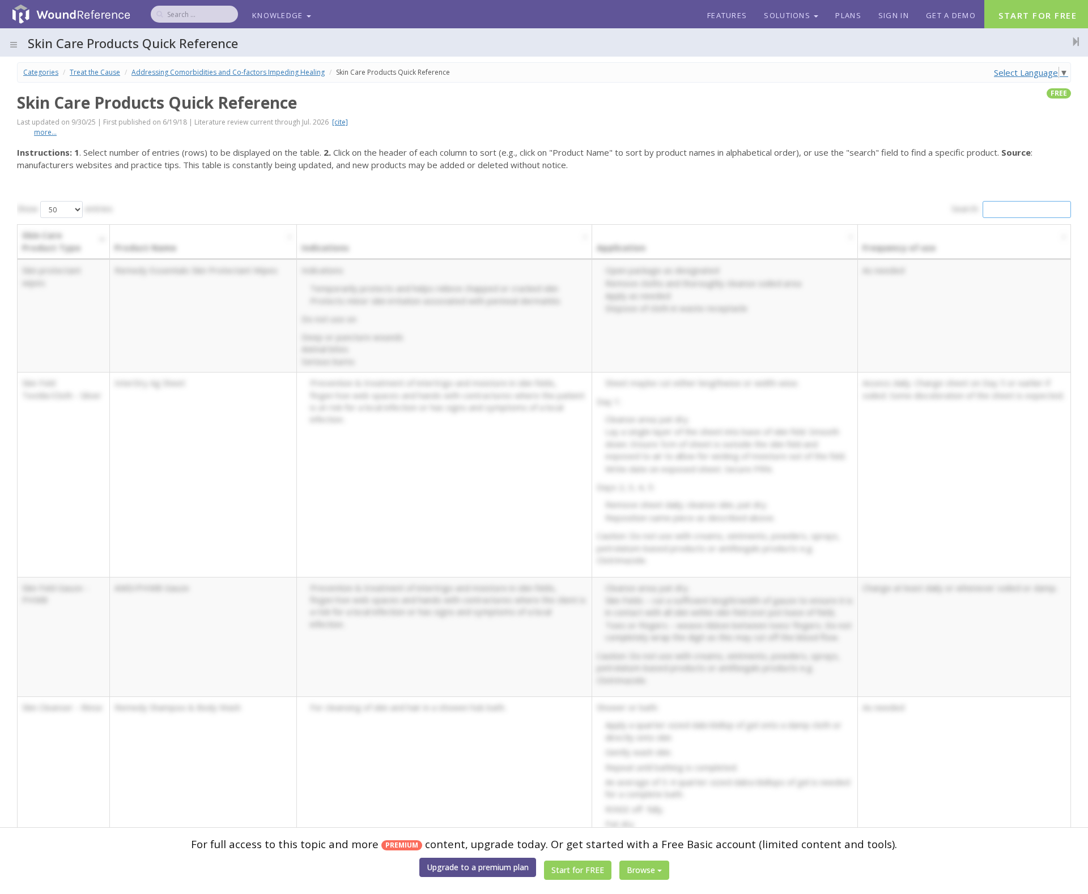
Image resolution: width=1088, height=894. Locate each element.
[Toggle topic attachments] (1073, 41)
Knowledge (278, 15)
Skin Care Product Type (51, 241)
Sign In (893, 15)
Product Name (145, 247)
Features (727, 15)
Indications (325, 247)
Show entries (65, 208)
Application (621, 247)
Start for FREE (577, 870)
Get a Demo (951, 15)
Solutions (788, 15)
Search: (965, 208)
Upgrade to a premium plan (478, 867)
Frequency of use (899, 247)
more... (45, 132)
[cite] (340, 122)
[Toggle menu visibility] (13, 44)
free (1059, 93)
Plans (848, 15)
